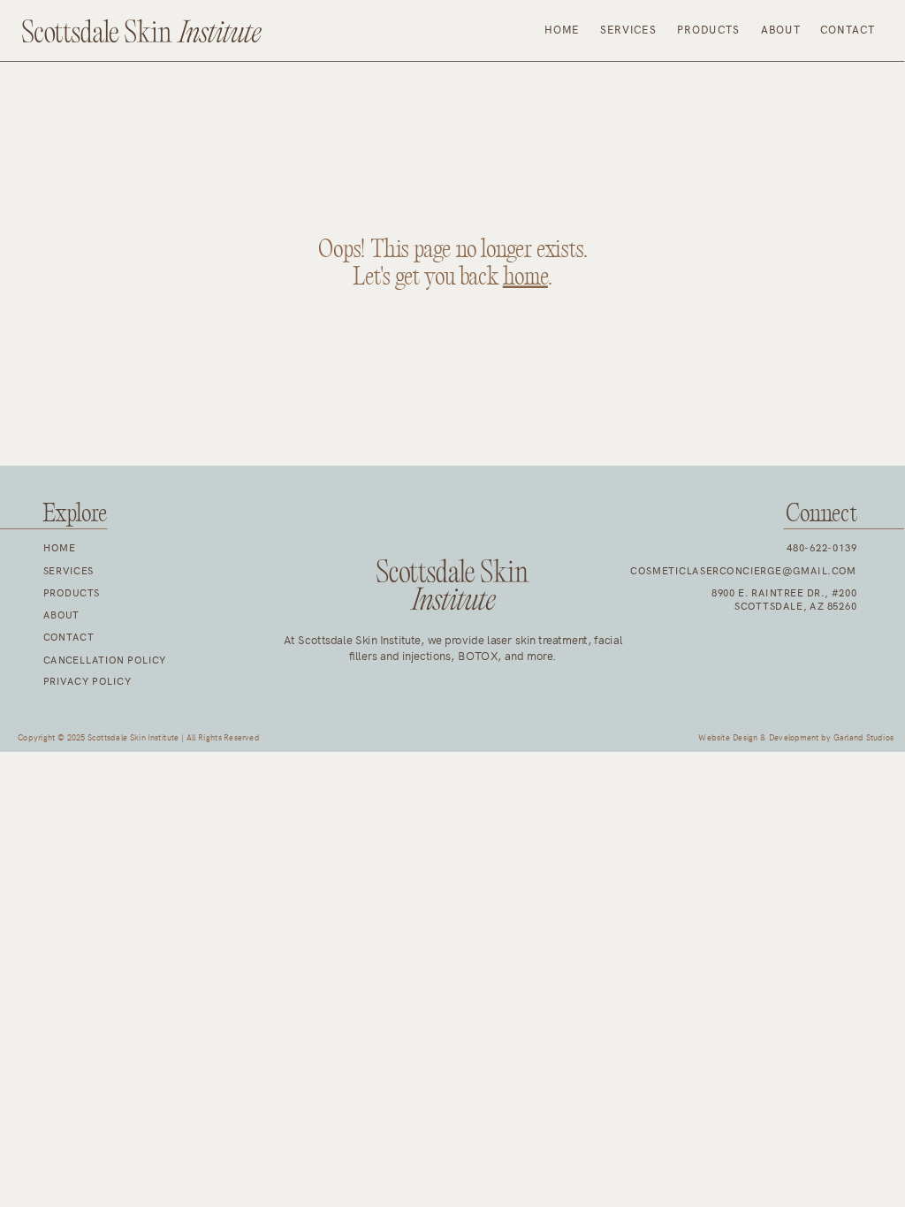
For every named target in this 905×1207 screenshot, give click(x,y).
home (525, 277)
